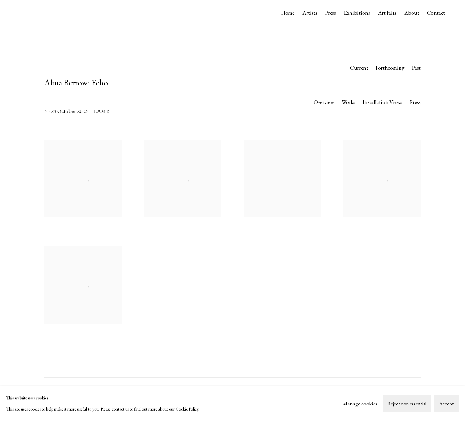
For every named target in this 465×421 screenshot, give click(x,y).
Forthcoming (390, 67)
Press (330, 12)
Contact (436, 12)
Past (416, 67)
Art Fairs (387, 12)
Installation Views (382, 101)
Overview (324, 101)
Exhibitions (357, 12)
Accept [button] (446, 403)
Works (348, 101)
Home (287, 12)
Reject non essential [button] (407, 403)
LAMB (31, 12)
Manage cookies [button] (360, 403)
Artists (309, 12)
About (411, 12)
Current (359, 67)
